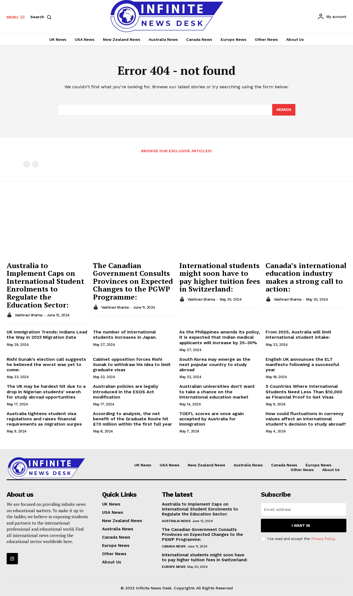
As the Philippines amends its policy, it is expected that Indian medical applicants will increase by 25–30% (219, 337)
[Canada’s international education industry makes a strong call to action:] (306, 227)
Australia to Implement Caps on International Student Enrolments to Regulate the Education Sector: (45, 285)
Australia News (176, 521)
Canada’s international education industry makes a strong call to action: (306, 277)
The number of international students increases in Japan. (125, 334)
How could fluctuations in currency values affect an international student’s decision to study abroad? (306, 419)
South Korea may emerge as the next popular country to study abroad (214, 364)
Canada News (174, 546)
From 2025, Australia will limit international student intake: (298, 334)
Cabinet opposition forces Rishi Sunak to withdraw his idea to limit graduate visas (132, 364)
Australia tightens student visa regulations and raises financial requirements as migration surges (44, 419)
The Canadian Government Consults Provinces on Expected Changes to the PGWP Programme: (133, 281)
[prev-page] (26, 164)
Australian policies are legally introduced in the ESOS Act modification (125, 391)
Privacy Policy (323, 539)
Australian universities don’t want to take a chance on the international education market (217, 391)
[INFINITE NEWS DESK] (46, 468)
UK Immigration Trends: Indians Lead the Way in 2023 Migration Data (47, 334)
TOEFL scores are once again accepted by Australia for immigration (211, 419)
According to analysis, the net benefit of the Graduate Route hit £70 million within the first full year (132, 419)
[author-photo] (10, 315)
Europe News (174, 567)
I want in (301, 525)
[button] (42, 17)
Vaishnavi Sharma (28, 315)
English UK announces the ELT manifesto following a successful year (302, 364)
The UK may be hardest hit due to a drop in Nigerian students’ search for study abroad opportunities (46, 391)
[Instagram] (12, 558)
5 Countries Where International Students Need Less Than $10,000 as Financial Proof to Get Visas (304, 391)
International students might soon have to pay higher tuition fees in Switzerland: (219, 277)
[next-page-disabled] (35, 164)
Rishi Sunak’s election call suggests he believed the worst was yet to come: (46, 364)
